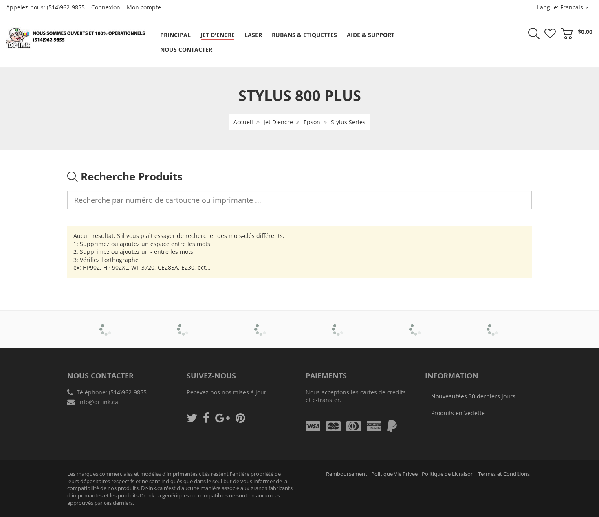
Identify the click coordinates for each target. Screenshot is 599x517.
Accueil (243, 122)
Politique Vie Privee (394, 474)
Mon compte (144, 7)
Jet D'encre (278, 122)
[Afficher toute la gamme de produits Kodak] (493, 323)
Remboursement (346, 474)
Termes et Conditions (504, 474)
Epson (312, 122)
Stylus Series (348, 122)
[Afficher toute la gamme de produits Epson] (338, 323)
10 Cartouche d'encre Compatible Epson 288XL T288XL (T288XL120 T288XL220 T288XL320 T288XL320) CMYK (87, 489)
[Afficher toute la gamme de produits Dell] (261, 323)
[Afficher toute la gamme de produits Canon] (183, 323)
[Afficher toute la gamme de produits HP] (415, 323)
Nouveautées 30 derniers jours (473, 396)
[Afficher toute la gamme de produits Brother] (106, 323)
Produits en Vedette (458, 413)
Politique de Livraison (448, 474)
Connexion (105, 7)
